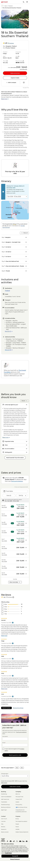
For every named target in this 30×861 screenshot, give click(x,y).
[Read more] (2, 6)
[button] (15, 19)
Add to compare (12, 82)
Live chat (3, 821)
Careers (17, 802)
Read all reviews (6, 707)
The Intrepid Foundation (21, 821)
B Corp (17, 818)
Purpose (18, 816)
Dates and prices (15, 73)
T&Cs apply (4, 782)
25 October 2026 (23, 69)
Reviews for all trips (18, 708)
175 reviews (11, 43)
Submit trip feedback (6, 796)
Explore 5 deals (15, 78)
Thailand (10, 5)
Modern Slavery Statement (22, 832)
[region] (15, 851)
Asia (6, 5)
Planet (17, 826)
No (22, 767)
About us (18, 794)
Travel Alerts (4, 802)
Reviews (3, 826)
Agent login (4, 809)
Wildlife (17, 829)
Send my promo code (15, 755)
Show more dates (14, 582)
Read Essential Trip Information (15, 457)
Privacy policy (19, 804)
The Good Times (19, 796)
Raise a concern (5, 832)
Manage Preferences (15, 859)
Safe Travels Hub (5, 799)
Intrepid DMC (19, 799)
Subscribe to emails (15, 786)
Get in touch (4, 818)
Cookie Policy (8, 853)
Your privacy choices (22, 807)
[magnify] (23, 2)
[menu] (27, 2)
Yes (17, 767)
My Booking (4, 794)
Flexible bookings (5, 804)
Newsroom (3, 829)
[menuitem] (4, 2)
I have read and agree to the (14, 749)
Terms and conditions (17, 481)
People (17, 824)
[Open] (13, 597)
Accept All (15, 856)
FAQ (2, 824)
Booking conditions (5, 807)
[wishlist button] (24, 82)
